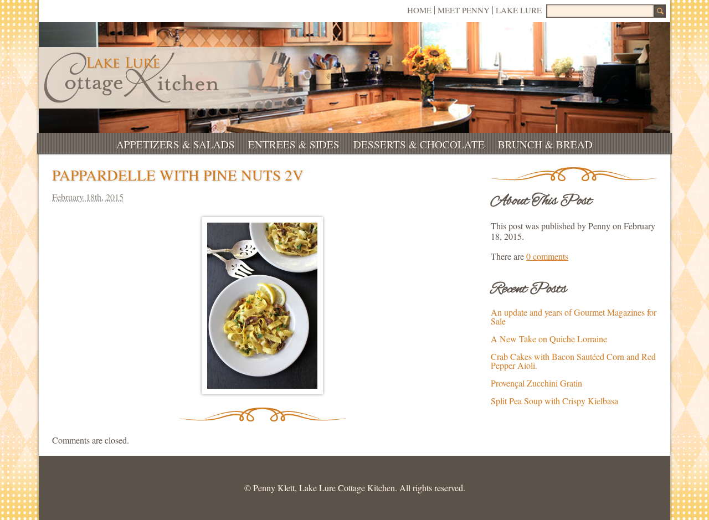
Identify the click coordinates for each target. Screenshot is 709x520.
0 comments (547, 256)
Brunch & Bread (545, 144)
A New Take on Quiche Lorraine (549, 338)
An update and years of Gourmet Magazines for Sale (573, 316)
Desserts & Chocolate (419, 144)
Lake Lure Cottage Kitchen (131, 78)
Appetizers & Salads (175, 144)
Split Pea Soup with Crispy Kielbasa (554, 400)
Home (419, 10)
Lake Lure (519, 10)
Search (660, 11)
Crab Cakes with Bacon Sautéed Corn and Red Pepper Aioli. (573, 361)
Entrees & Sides (294, 144)
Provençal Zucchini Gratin (536, 383)
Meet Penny (464, 10)
